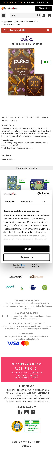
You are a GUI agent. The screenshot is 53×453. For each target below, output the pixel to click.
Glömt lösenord (41, 390)
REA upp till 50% (13, 2)
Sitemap (37, 442)
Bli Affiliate (43, 393)
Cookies (17, 396)
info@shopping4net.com (26, 378)
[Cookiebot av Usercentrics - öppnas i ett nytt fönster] (38, 194)
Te (37, 22)
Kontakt (10, 393)
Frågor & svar (24, 390)
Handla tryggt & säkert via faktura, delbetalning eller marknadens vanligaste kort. (26, 336)
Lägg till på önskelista (16, 118)
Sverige (26, 446)
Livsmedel (29, 22)
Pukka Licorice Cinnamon (10, 24)
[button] (49, 15)
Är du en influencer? (26, 393)
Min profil (10, 390)
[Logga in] (43, 15)
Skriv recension (40, 118)
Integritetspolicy (32, 396)
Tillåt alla (26, 249)
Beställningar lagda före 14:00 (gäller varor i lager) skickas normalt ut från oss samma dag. (26, 316)
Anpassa (25, 257)
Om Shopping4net (42, 399)
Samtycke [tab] (9, 201)
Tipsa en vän (10, 121)
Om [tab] (43, 201)
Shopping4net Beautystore (19, 401)
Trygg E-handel (41, 401)
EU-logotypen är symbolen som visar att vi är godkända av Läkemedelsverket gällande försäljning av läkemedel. (26, 326)
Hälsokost (19, 22)
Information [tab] (26, 201)
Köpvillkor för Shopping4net (18, 399)
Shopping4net (6, 22)
